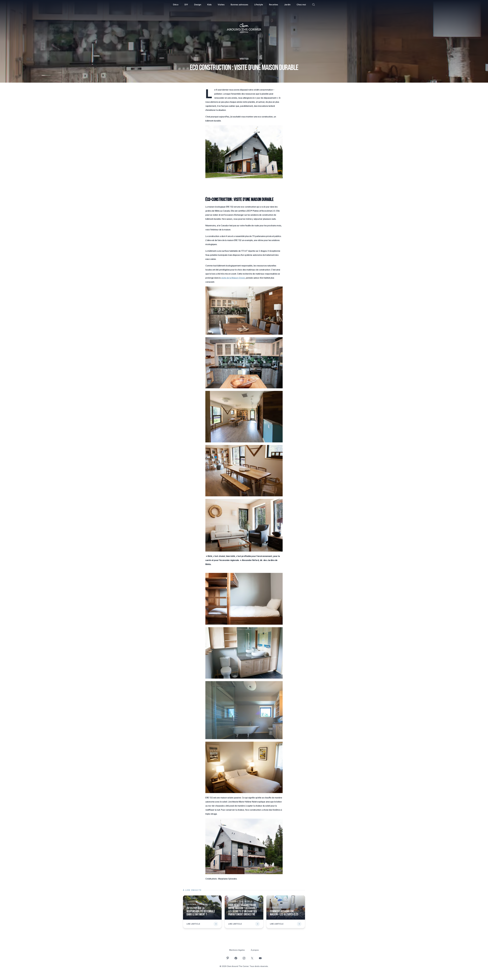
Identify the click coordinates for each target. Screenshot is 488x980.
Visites (221, 4)
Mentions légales (237, 950)
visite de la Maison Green (233, 278)
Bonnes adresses (239, 4)
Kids (209, 4)
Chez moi (301, 4)
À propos (255, 950)
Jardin (287, 4)
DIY (186, 4)
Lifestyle (258, 4)
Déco (175, 4)
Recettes (273, 4)
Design (197, 4)
